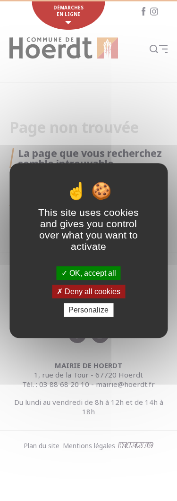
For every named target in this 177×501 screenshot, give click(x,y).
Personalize (88, 310)
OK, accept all (91, 273)
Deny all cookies (91, 291)
